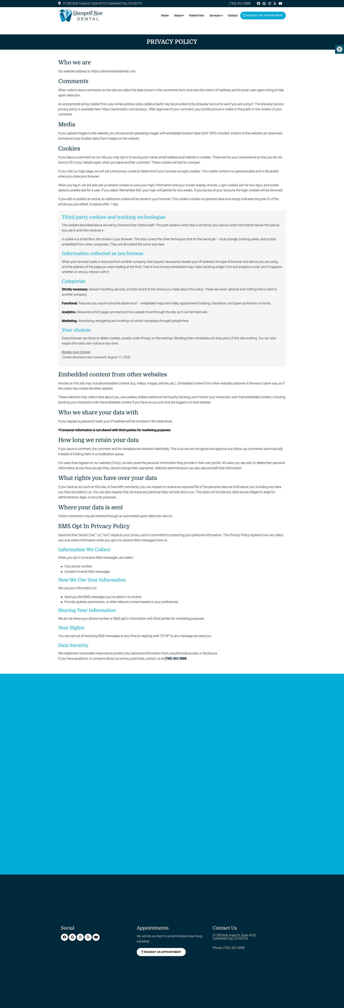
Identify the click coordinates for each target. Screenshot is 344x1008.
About (178, 15)
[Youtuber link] (280, 3)
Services (215, 15)
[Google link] (264, 3)
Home (165, 15)
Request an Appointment (264, 15)
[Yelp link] (275, 3)
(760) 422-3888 (240, 3)
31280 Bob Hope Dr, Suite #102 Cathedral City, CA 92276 (102, 3)
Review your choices (76, 352)
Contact (233, 15)
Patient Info (196, 15)
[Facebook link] (259, 3)
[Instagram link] (270, 3)
